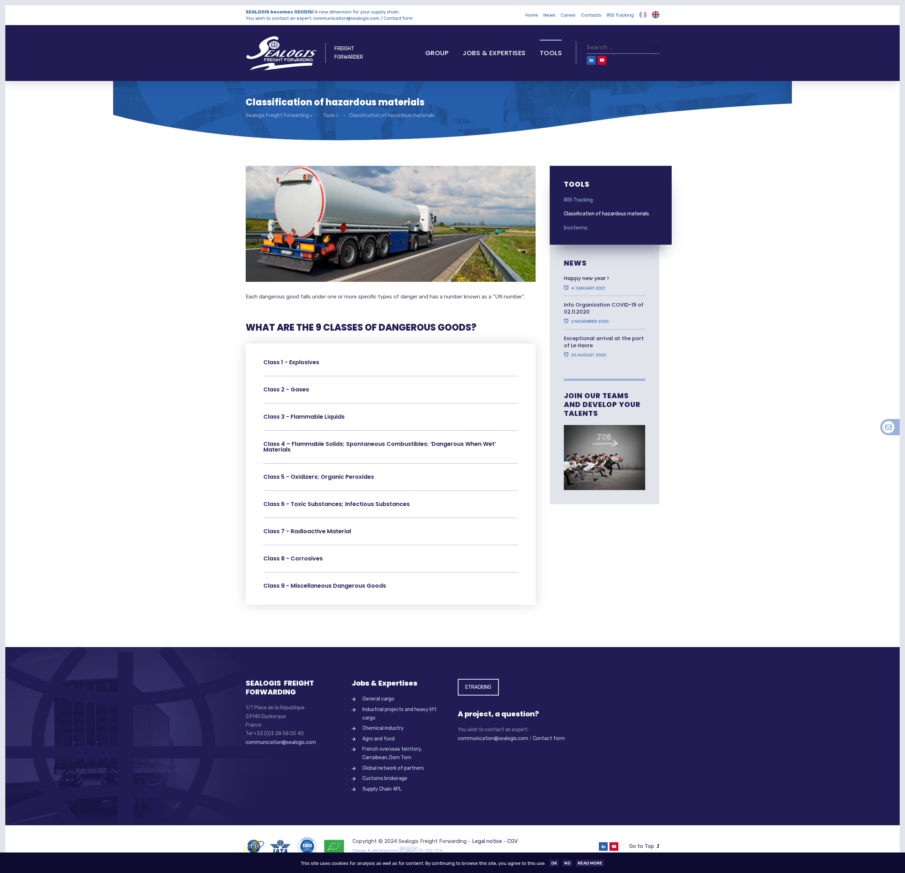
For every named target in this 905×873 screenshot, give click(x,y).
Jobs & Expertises (494, 52)
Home (531, 15)
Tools (551, 52)
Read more (590, 863)
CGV (512, 841)
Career (568, 15)
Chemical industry (383, 728)
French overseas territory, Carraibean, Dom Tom (392, 753)
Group (437, 52)
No (567, 863)
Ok (554, 863)
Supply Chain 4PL (382, 789)
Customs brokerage (384, 778)
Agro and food (378, 739)
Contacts (591, 15)
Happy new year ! (586, 278)
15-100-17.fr (431, 850)
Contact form (398, 18)
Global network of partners (393, 768)
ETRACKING (478, 687)
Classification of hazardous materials (606, 214)
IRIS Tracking (620, 15)
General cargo (378, 699)
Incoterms (576, 228)
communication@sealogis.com (346, 18)
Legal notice (487, 841)
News (549, 15)
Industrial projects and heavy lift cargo (399, 713)
